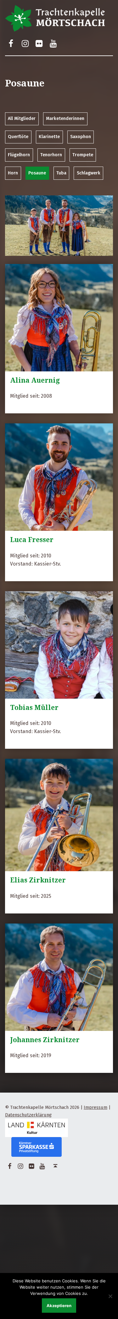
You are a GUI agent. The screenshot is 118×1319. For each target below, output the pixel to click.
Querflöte (18, 136)
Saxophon (80, 136)
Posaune (37, 173)
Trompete (82, 155)
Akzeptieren (59, 1305)
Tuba (61, 173)
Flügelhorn (19, 155)
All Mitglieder (22, 118)
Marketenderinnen (65, 118)
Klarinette (49, 136)
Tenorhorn (51, 155)
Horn (13, 173)
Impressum (95, 1107)
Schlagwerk (88, 173)
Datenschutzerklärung (28, 1115)
